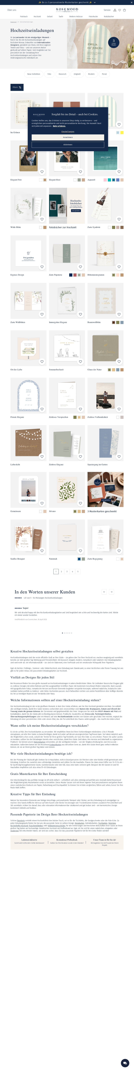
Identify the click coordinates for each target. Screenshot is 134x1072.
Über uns (11, 10)
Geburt (49, 16)
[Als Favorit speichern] (119, 124)
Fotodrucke (93, 16)
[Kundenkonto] (115, 10)
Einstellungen (68, 132)
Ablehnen (67, 145)
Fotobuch (23, 16)
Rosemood (13, 22)
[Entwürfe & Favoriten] (119, 10)
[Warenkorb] (124, 10)
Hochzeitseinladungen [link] (26, 22)
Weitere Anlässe (76, 16)
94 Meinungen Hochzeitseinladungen (48, 598)
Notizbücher (109, 16)
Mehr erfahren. (59, 126)
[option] (117, 132)
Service (107, 10)
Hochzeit (37, 16)
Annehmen (68, 137)
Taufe (61, 16)
